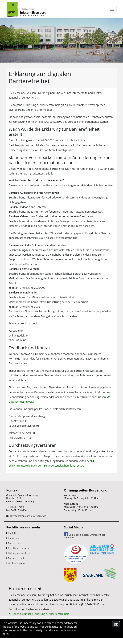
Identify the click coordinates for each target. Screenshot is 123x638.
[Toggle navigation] (112, 9)
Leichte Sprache (16, 563)
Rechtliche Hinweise (18, 548)
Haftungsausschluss (18, 553)
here (5, 634)
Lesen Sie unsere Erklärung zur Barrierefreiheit (40, 614)
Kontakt (11, 533)
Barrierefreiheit (16, 558)
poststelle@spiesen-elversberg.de (28, 515)
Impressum (13, 538)
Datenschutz (14, 543)
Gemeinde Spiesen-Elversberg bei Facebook (84, 536)
